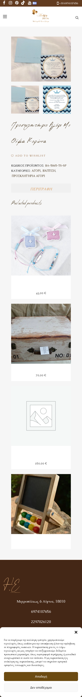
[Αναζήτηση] (76, 17)
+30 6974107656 (68, 3)
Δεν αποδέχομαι (41, 687)
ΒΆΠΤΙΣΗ (49, 171)
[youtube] (29, 3)
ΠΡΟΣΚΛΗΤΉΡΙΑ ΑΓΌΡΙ (28, 176)
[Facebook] (4, 3)
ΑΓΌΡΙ (36, 171)
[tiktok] (23, 3)
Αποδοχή (41, 676)
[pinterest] (17, 3)
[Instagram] (10, 3)
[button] (76, 632)
